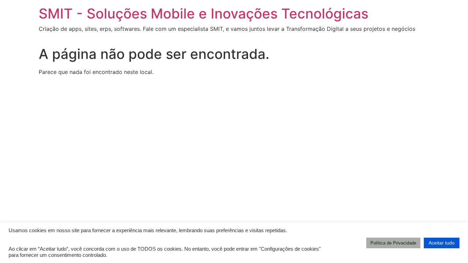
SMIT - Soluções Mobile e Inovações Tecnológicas (203, 13)
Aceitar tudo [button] (442, 243)
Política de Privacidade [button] (393, 243)
